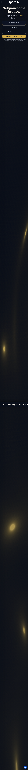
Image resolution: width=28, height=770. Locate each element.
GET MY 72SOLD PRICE (14, 36)
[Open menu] (2, 2)
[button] (25, 767)
